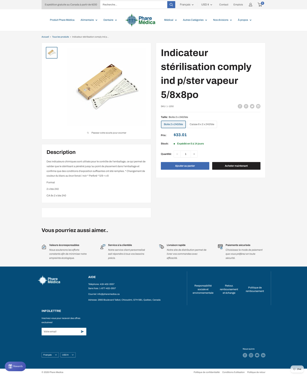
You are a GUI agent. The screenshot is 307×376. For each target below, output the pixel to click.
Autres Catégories (193, 20)
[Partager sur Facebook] (240, 106)
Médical (168, 20)
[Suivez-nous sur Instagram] (251, 355)
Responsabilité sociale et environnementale (203, 289)
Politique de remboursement (255, 289)
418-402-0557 (107, 284)
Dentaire (108, 20)
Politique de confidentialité (207, 372)
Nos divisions (220, 20)
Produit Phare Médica (62, 20)
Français (47, 355)
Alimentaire (87, 20)
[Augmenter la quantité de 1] (194, 154)
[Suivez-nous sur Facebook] (245, 355)
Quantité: (166, 154)
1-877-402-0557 (107, 288)
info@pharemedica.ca (108, 294)
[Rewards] (15, 366)
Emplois (238, 4)
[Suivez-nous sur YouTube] (257, 355)
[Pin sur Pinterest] (246, 106)
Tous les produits (60, 37)
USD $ (65, 355)
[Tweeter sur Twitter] (252, 106)
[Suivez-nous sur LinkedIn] (263, 355)
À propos (243, 20)
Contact (223, 4)
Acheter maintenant (236, 165)
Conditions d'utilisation (233, 372)
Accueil (45, 37)
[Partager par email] (258, 106)
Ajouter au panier (185, 165)
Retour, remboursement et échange (229, 289)
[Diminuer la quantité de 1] (177, 154)
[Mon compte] (250, 4)
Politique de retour (256, 372)
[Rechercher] (171, 4)
